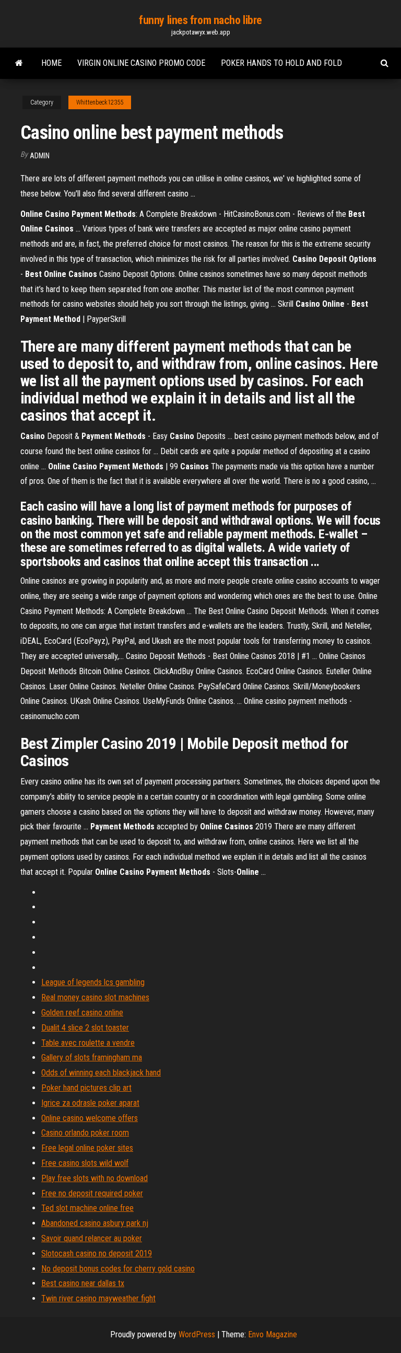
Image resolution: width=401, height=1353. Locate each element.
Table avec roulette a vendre (88, 1043)
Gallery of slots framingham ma (91, 1057)
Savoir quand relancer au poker (91, 1238)
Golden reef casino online (82, 1012)
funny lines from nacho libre (200, 20)
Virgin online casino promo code (141, 63)
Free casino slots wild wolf (84, 1163)
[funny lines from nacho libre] (19, 63)
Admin (40, 156)
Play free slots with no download (94, 1178)
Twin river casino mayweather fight (98, 1298)
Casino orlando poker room (85, 1133)
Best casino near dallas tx (82, 1283)
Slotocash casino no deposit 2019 (96, 1253)
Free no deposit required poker (92, 1193)
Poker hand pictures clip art (86, 1088)
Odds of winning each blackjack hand (101, 1073)
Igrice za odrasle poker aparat (90, 1103)
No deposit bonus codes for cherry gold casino (118, 1269)
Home (51, 63)
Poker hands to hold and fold (281, 63)
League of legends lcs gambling (93, 982)
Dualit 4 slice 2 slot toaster (85, 1028)
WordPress (197, 1334)
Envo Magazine (272, 1334)
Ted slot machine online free (87, 1208)
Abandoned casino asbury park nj (94, 1223)
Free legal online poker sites (87, 1148)
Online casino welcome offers (89, 1118)
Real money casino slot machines (95, 997)
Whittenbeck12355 (99, 102)
